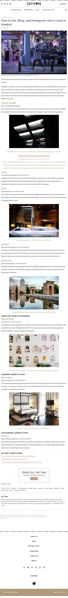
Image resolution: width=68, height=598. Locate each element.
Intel (38, 10)
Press (34, 541)
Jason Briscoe (46, 370)
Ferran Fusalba (48, 151)
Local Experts (48, 488)
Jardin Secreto (6, 260)
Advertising (34, 551)
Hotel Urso (5, 436)
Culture (13, 488)
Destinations (16, 10)
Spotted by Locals (7, 490)
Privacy (34, 561)
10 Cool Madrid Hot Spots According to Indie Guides (18, 456)
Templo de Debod (7, 319)
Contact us (34, 556)
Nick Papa (6, 28)
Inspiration (28, 10)
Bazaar (3, 188)
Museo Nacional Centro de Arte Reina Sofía (34, 156)
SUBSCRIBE (34, 478)
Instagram (62, 501)
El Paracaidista (6, 377)
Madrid (56, 488)
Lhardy (4, 172)
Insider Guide (32, 488)
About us (34, 536)
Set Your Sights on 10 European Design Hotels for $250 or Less (21, 462)
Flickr (37, 75)
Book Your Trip (48, 10)
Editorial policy (34, 546)
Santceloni (5, 244)
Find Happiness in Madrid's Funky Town (14, 459)
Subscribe (62, 4)
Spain (62, 488)
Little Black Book (6, 17)
